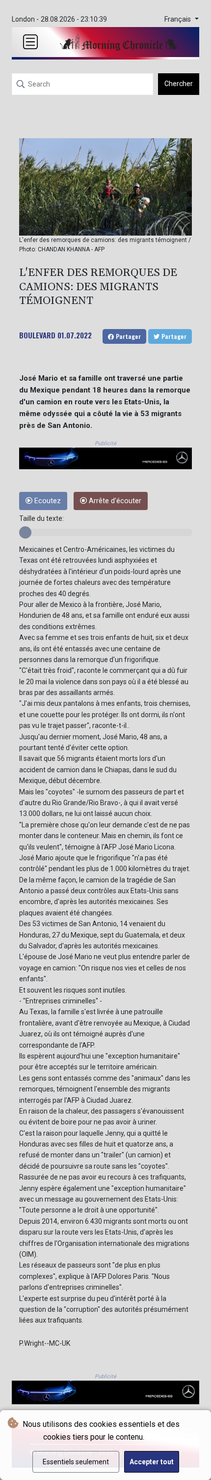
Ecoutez (46, 501)
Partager (127, 336)
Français (178, 19)
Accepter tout (152, 1462)
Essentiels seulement (76, 1462)
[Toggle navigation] (30, 42)
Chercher (178, 84)
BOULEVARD (37, 335)
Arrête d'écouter (114, 501)
